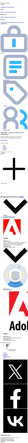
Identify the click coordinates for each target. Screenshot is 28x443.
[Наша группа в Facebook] (15, 408)
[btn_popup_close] (3, 441)
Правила (5, 355)
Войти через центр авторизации (7, 440)
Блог (4, 357)
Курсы (4, 149)
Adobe (21, 197)
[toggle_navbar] (1, 193)
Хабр (4, 145)
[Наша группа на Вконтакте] (15, 432)
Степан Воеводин (7, 216)
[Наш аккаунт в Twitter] (15, 383)
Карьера (5, 148)
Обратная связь (6, 356)
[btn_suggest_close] (3, 153)
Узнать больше (4, 140)
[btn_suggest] (1, 154)
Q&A (4, 147)
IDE (7, 348)
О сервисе (5, 354)
